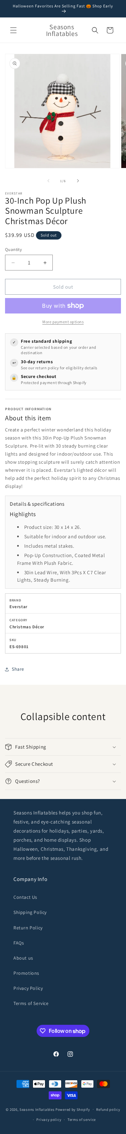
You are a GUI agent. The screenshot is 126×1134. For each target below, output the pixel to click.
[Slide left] (48, 180)
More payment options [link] (63, 321)
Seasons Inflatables (36, 1109)
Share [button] (18, 669)
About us (23, 958)
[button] (13, 30)
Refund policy (108, 1109)
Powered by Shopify (72, 1109)
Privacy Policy (28, 988)
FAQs (18, 943)
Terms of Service (31, 1003)
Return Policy (28, 928)
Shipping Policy (30, 912)
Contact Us (25, 897)
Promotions (26, 973)
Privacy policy (48, 1119)
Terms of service (82, 1119)
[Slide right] (78, 180)
